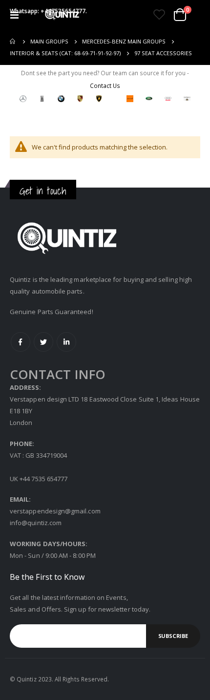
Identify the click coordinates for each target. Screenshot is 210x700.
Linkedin (66, 342)
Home (13, 41)
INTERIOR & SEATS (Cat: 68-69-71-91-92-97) (65, 53)
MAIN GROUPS (49, 41)
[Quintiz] (62, 14)
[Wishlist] (159, 15)
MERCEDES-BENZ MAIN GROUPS (124, 41)
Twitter (43, 342)
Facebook (20, 342)
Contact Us (105, 85)
